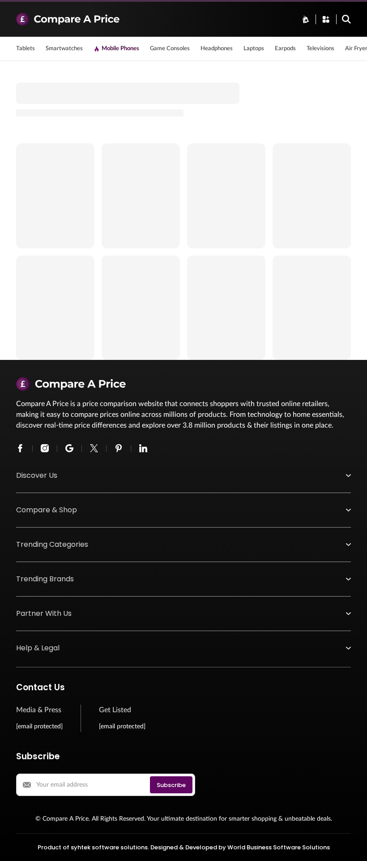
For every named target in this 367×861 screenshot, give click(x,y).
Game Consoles (170, 49)
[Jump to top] (351, 845)
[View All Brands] (305, 19)
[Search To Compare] (346, 19)
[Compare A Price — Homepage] (153, 19)
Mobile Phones (120, 49)
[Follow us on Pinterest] (119, 448)
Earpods (285, 49)
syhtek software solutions (109, 847)
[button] (183, 475)
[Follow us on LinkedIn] (143, 448)
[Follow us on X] (94, 448)
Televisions (320, 49)
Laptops (253, 49)
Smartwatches (64, 49)
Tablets (25, 49)
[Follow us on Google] (69, 448)
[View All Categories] (325, 19)
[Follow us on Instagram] (45, 448)
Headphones (217, 49)
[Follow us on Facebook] (20, 448)
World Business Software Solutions (278, 847)
